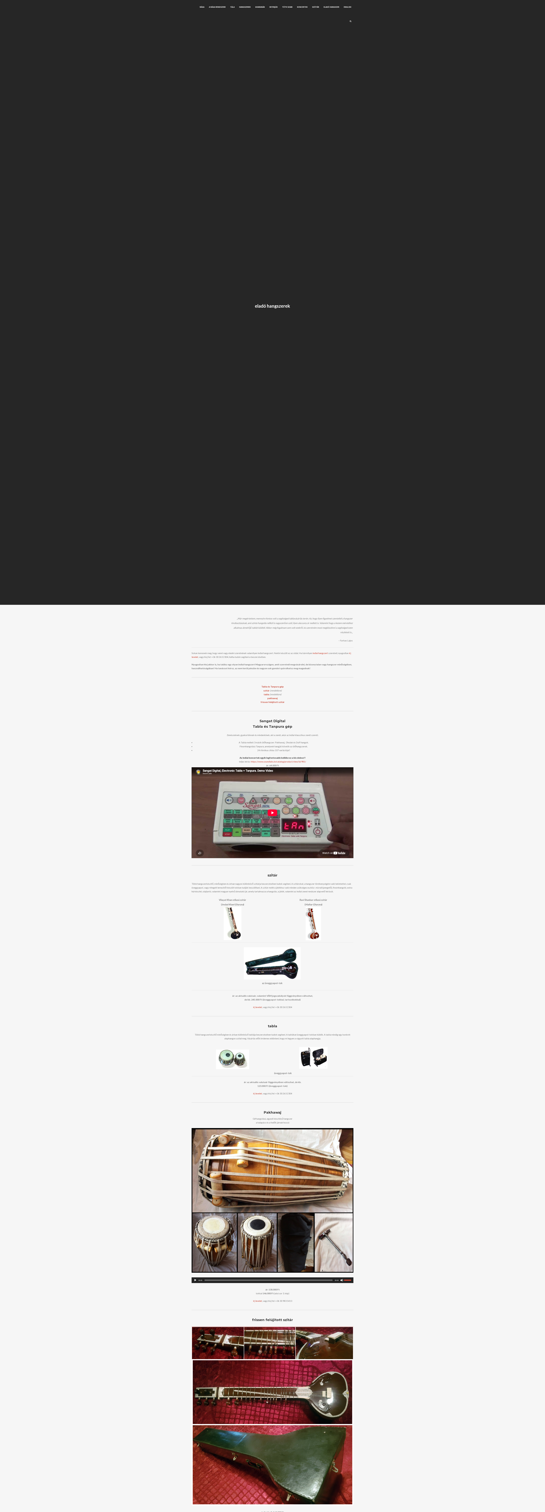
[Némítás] (341, 1280)
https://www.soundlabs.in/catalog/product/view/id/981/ (278, 761)
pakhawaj (272, 698)
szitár (266, 690)
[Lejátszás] (195, 1280)
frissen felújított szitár (273, 702)
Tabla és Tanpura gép (272, 686)
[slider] (348, 1279)
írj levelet (257, 1007)
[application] (272, 1280)
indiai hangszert (320, 653)
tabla (266, 694)
